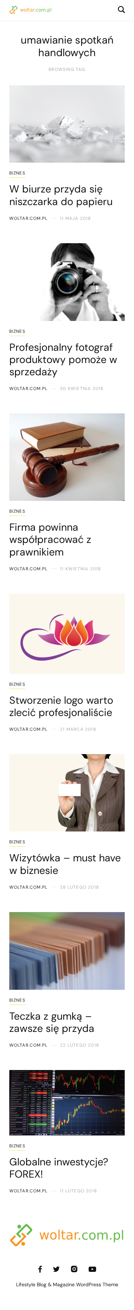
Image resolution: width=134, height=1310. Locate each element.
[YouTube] (92, 1269)
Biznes (17, 173)
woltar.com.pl (28, 218)
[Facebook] (40, 1269)
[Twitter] (56, 1269)
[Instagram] (74, 1269)
